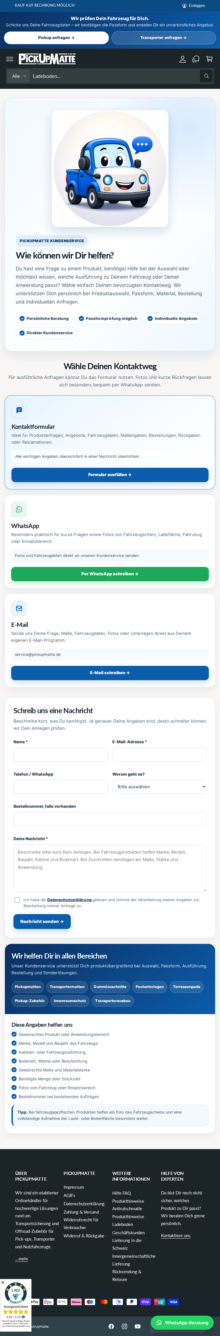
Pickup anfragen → (56, 37)
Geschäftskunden (128, 1232)
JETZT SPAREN (96, 5)
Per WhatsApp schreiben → (110, 573)
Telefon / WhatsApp (33, 774)
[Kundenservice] (196, 59)
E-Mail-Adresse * (129, 741)
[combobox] (123, 76)
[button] (9, 59)
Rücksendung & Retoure (127, 1275)
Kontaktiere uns (175, 1235)
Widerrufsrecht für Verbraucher (81, 1223)
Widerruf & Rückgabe (84, 1235)
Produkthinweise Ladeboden (128, 1220)
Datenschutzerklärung (69, 899)
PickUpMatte (38, 1326)
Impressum (74, 1187)
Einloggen (197, 5)
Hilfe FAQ (121, 1193)
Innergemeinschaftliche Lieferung (134, 1259)
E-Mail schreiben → (110, 672)
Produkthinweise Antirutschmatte (128, 1204)
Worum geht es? (128, 774)
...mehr (21, 1258)
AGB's (69, 1195)
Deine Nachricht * (30, 838)
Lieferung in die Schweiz (127, 1244)
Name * (20, 741)
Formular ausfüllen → (110, 474)
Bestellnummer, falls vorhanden (44, 806)
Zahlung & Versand (81, 1211)
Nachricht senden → (42, 921)
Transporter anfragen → (163, 37)
